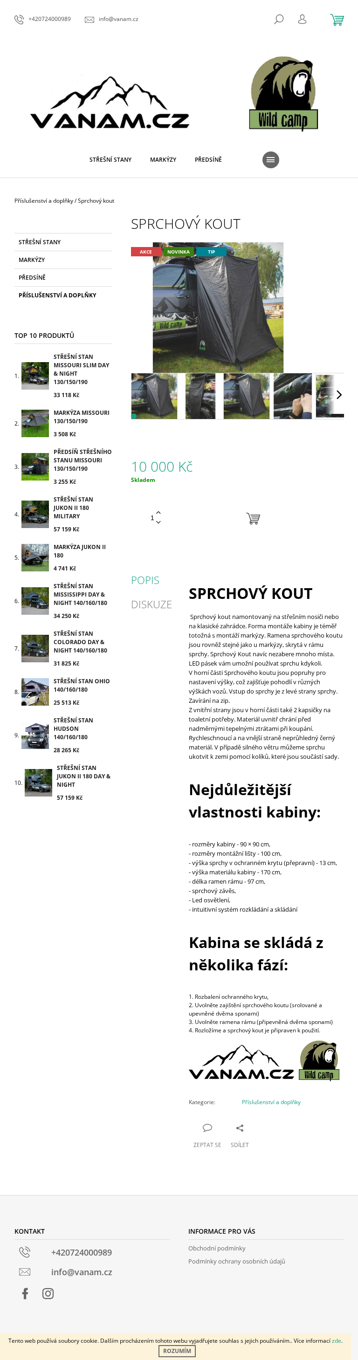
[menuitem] (110, 159)
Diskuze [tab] (151, 604)
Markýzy (32, 260)
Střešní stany (40, 242)
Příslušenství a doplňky (57, 295)
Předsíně (32, 278)
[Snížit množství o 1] (158, 523)
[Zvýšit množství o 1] (158, 513)
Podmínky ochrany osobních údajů (236, 1261)
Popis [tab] (145, 579)
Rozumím (177, 1351)
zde (336, 1341)
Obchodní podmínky (217, 1248)
